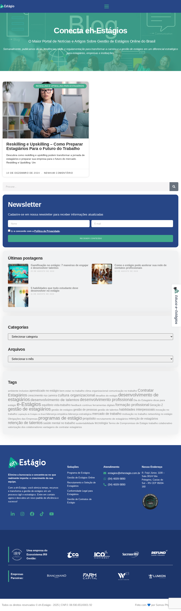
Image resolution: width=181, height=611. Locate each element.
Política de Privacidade (47, 231)
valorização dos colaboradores (25, 427)
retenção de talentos (25, 422)
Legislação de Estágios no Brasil (32, 414)
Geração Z (156, 405)
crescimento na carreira (42, 395)
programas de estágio (60, 418)
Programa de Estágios (78, 472)
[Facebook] (32, 514)
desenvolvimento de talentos (55, 400)
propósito (89, 418)
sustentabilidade (85, 423)
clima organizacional (96, 390)
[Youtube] (51, 514)
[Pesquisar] (174, 186)
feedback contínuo (81, 405)
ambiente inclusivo (18, 390)
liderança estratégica (80, 414)
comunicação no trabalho (123, 390)
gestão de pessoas (85, 409)
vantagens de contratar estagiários (62, 427)
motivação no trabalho (134, 414)
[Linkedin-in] (12, 514)
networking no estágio (160, 414)
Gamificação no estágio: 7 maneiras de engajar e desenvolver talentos (59, 266)
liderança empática (57, 414)
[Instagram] (22, 514)
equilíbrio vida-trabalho (56, 405)
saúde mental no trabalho (59, 423)
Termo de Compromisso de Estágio (128, 423)
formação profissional (132, 405)
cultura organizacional (76, 395)
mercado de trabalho (106, 414)
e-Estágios (29, 404)
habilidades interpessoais (137, 409)
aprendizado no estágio (44, 390)
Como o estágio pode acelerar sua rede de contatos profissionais (141, 266)
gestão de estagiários (29, 409)
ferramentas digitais (104, 405)
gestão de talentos (108, 409)
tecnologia (101, 423)
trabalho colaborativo (160, 423)
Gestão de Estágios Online (81, 477)
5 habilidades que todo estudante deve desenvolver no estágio (54, 289)
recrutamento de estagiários (112, 418)
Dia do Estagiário (143, 400)
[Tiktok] (41, 514)
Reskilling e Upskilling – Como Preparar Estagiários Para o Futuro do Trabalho (44, 146)
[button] (106, 6)
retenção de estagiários (143, 418)
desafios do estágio (107, 395)
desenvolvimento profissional (106, 399)
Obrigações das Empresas (23, 418)
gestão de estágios (62, 409)
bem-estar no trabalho (72, 390)
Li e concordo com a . (35, 231)
